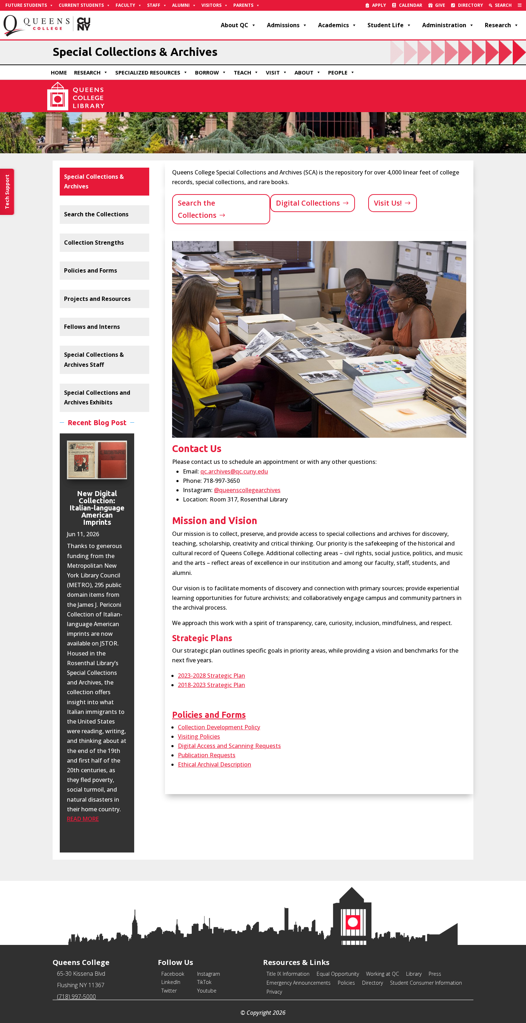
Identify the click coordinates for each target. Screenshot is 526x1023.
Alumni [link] (181, 5)
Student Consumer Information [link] (426, 982)
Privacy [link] (274, 991)
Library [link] (414, 973)
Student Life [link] (385, 25)
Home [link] (59, 72)
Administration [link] (444, 25)
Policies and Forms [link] (90, 270)
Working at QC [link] (382, 973)
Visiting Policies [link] (199, 736)
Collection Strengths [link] (94, 242)
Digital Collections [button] (308, 203)
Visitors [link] (211, 5)
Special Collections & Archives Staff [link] (94, 359)
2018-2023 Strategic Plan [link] (211, 685)
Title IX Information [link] (288, 973)
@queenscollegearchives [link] (247, 490)
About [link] (303, 72)
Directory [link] (470, 5)
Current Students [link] (81, 5)
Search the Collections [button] (197, 209)
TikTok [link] (204, 982)
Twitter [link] (169, 990)
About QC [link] (234, 25)
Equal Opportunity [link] (338, 973)
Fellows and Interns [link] (92, 327)
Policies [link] (346, 982)
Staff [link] (153, 5)
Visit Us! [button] (388, 203)
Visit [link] (273, 72)
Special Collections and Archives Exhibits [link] (97, 397)
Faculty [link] (125, 5)
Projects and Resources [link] (97, 299)
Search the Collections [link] (96, 214)
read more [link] (83, 819)
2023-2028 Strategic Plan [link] (211, 675)
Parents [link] (243, 5)
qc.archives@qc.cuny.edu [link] (234, 471)
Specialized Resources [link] (147, 72)
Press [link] (435, 973)
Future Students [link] (26, 5)
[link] (519, 5)
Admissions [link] (283, 25)
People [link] (337, 72)
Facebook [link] (172, 973)
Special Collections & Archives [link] (94, 181)
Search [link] (503, 5)
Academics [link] (333, 25)
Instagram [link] (208, 973)
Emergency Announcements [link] (299, 982)
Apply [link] (379, 5)
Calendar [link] (410, 5)
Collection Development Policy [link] (219, 727)
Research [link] (498, 25)
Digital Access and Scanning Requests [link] (229, 746)
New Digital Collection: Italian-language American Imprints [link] (97, 507)
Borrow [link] (207, 72)
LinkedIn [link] (170, 982)
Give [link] (440, 5)
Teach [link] (242, 72)
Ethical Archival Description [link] (214, 764)
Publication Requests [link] (206, 755)
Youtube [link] (206, 990)
